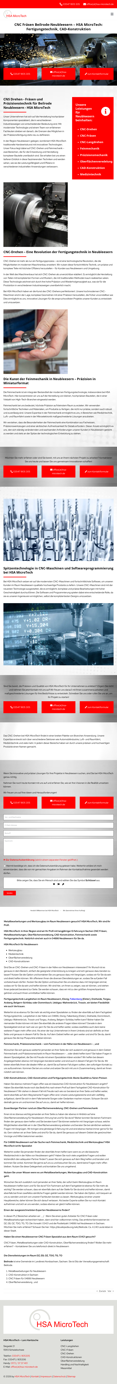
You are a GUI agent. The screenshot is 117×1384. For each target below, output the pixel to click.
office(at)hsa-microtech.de (24, 1366)
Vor (109, 1291)
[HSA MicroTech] (14, 11)
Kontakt (35, 1376)
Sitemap (71, 1376)
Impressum (46, 1376)
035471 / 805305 (21, 1355)
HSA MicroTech (22, 1376)
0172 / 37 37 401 (19, 1363)
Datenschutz (59, 1376)
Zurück (102, 1291)
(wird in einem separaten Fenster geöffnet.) (42, 859)
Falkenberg (76, 998)
